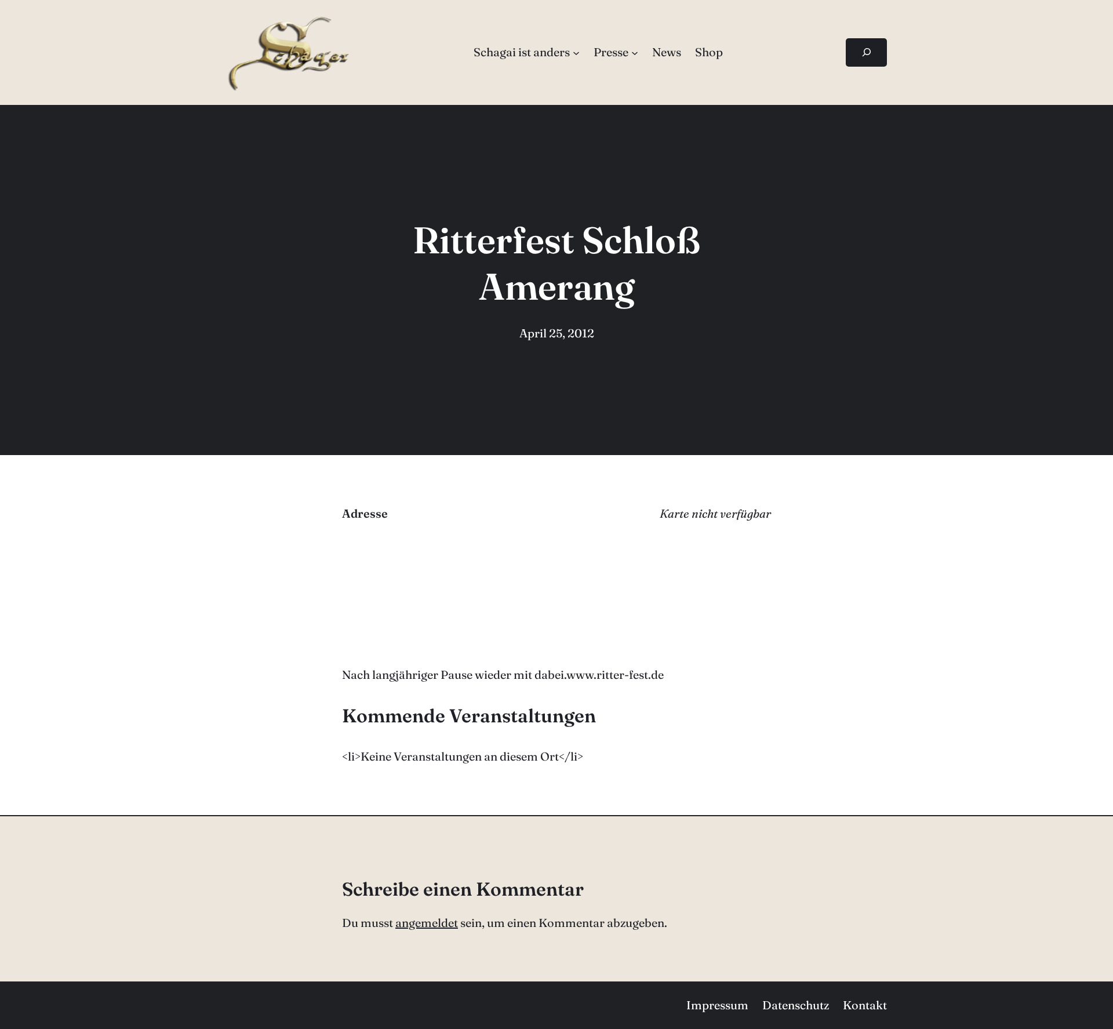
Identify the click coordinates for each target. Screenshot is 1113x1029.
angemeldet (426, 922)
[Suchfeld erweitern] (866, 52)
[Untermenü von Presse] (634, 52)
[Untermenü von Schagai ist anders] (576, 52)
